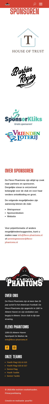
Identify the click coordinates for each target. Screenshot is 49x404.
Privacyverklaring (13, 393)
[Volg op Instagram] (14, 347)
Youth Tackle (13, 372)
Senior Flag (12, 369)
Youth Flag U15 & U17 (17, 366)
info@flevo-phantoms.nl (30, 235)
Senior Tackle (13, 376)
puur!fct (28, 401)
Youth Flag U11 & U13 (17, 362)
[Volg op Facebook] (7, 347)
